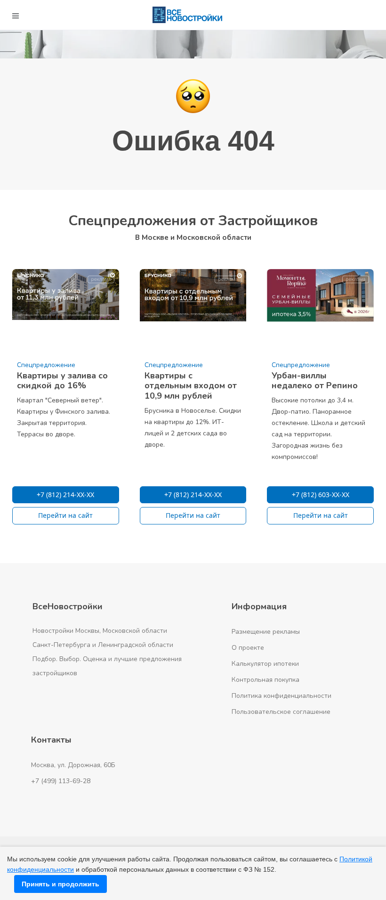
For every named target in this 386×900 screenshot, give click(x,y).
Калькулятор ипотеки (265, 663)
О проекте (248, 647)
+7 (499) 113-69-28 (60, 781)
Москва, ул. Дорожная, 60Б (73, 765)
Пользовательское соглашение (281, 711)
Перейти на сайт (65, 515)
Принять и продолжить (60, 884)
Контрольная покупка (265, 679)
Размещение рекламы (266, 631)
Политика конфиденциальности (281, 695)
